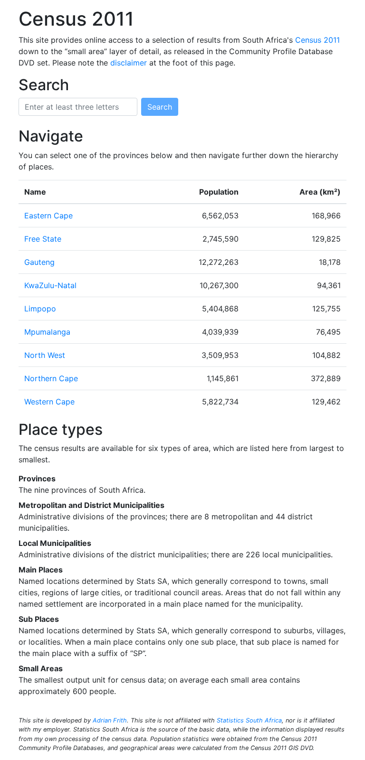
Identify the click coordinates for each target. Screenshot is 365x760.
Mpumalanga (47, 332)
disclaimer (128, 62)
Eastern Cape (48, 215)
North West (44, 355)
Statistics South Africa (249, 720)
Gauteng (39, 262)
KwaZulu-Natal (50, 285)
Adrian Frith (110, 720)
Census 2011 (317, 40)
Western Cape (49, 401)
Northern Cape (51, 378)
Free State (42, 239)
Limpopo (40, 308)
